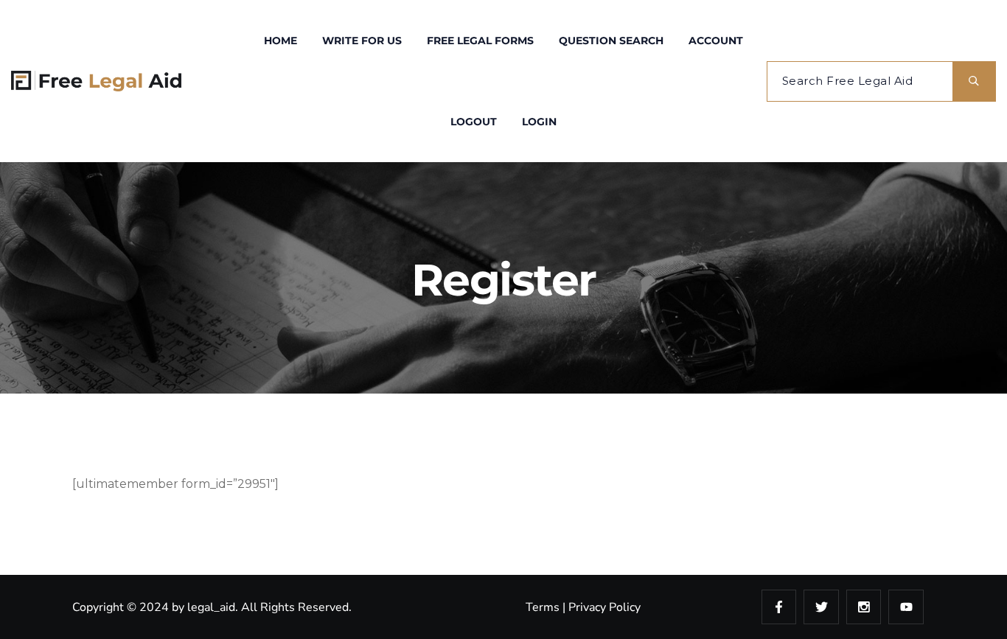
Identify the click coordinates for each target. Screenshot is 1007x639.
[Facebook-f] (779, 607)
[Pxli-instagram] (864, 607)
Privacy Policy (604, 607)
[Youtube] (906, 607)
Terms (543, 607)
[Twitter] (821, 607)
